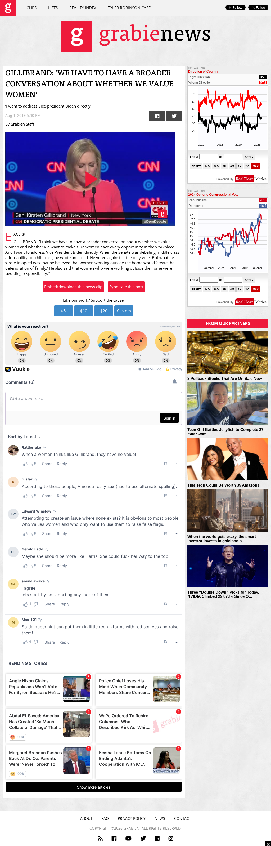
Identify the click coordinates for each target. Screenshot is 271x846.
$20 (103, 310)
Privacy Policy (132, 818)
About (86, 818)
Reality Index (82, 7)
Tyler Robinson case (129, 7)
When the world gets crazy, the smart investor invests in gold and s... (221, 539)
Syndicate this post (126, 286)
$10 (83, 310)
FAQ (105, 818)
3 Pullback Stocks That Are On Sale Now (224, 378)
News (160, 818)
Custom (124, 310)
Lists (53, 7)
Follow (237, 7)
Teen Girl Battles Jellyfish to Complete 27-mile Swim (226, 432)
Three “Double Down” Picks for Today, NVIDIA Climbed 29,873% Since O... (223, 594)
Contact (182, 818)
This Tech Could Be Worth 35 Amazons (223, 485)
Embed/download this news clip (73, 286)
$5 (63, 310)
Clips (31, 7)
